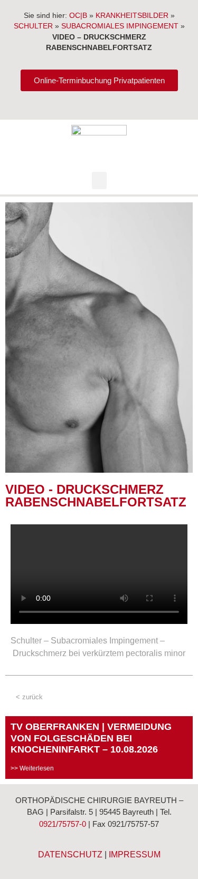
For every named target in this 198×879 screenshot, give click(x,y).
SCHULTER (33, 26)
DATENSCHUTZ (70, 854)
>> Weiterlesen (32, 768)
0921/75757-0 (62, 823)
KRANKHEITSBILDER (132, 15)
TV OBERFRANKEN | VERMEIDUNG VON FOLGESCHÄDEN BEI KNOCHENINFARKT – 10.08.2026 (91, 738)
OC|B (78, 15)
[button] (99, 180)
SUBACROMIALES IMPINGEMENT (119, 26)
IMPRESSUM (135, 854)
